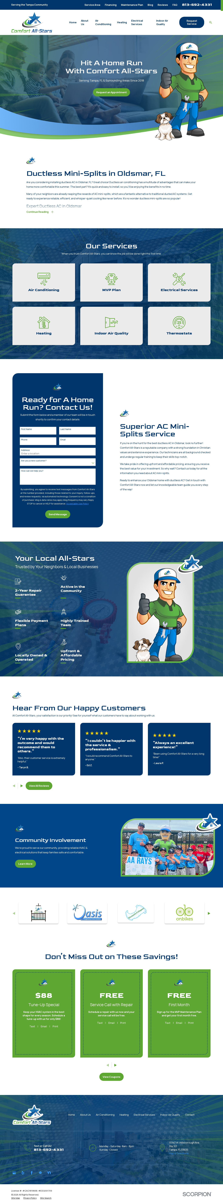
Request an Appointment (111, 92)
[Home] (31, 22)
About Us (85, 1114)
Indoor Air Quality (170, 1114)
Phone (24, 439)
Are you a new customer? (34, 460)
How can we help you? (32, 471)
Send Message (58, 514)
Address (25, 450)
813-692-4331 (197, 4)
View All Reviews (39, 785)
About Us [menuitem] (84, 22)
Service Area (92, 5)
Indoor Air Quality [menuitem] (162, 22)
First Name (26, 429)
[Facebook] (31, 1172)
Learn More (25, 863)
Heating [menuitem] (122, 22)
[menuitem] (15, 1198)
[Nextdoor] (49, 1172)
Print (55, 1026)
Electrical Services (144, 1114)
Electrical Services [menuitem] (137, 22)
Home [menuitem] (73, 22)
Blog (150, 5)
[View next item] (21, 785)
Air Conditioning (105, 1114)
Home (71, 1114)
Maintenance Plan (132, 5)
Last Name (65, 429)
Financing (111, 5)
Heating (124, 1114)
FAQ (174, 5)
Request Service (192, 22)
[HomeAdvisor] (40, 1172)
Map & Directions (179, 1153)
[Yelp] (23, 1172)
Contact (189, 1114)
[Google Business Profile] (14, 1172)
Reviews (163, 5)
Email (63, 439)
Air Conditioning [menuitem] (103, 22)
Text (32, 1026)
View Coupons (111, 1077)
